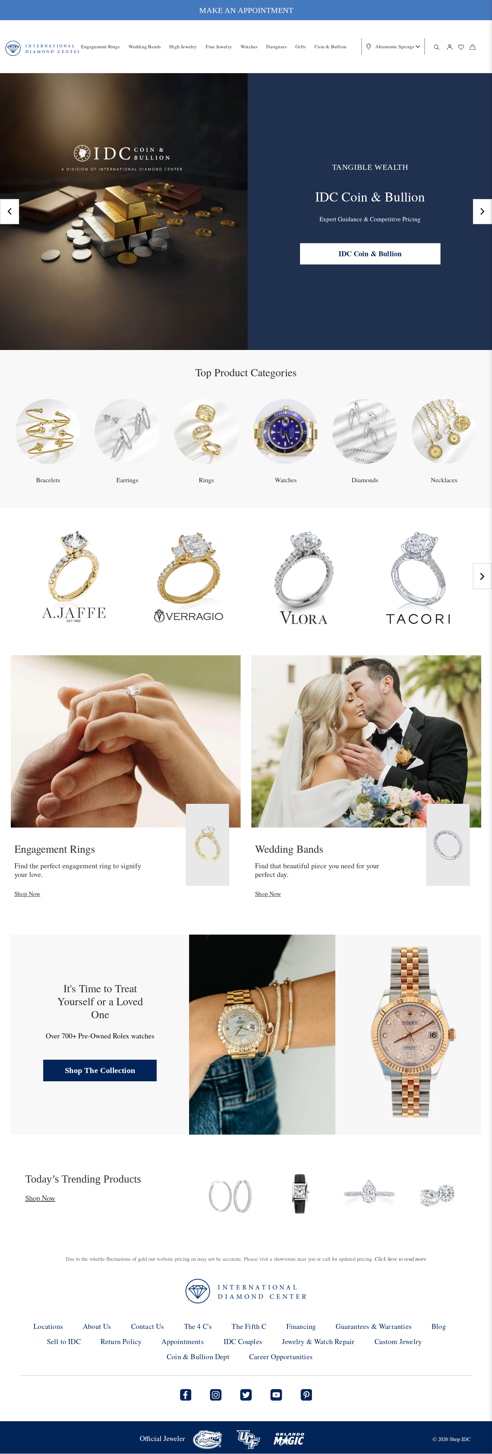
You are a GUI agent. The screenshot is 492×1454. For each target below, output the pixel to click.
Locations (48, 1326)
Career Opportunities (281, 1356)
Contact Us (147, 1326)
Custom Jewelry (398, 1341)
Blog (438, 1326)
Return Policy (121, 1341)
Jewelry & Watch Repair (318, 1341)
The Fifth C (249, 1326)
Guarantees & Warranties (374, 1326)
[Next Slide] (482, 211)
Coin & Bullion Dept (198, 1356)
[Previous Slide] (9, 211)
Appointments (182, 1341)
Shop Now (27, 894)
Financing (301, 1326)
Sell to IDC (64, 1341)
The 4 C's (198, 1326)
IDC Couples (243, 1341)
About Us (97, 1326)
